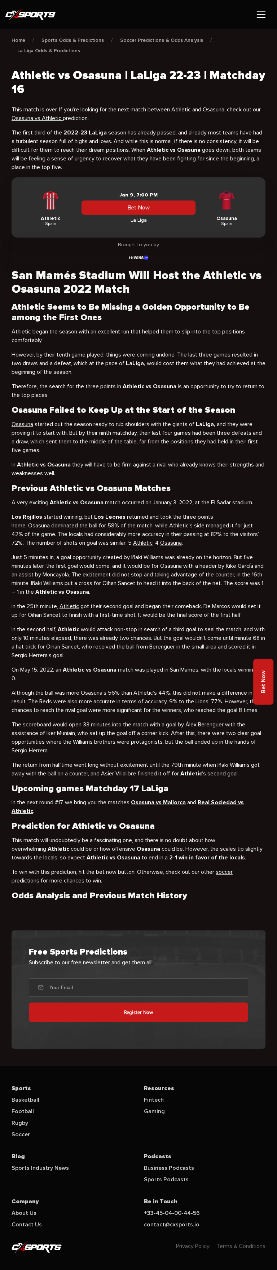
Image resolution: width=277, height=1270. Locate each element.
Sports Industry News (40, 1168)
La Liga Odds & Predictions (48, 51)
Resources (159, 1088)
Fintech (154, 1099)
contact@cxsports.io (171, 1224)
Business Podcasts (169, 1168)
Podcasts (157, 1156)
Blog (18, 1156)
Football (23, 1111)
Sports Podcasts (166, 1179)
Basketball (25, 1099)
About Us (24, 1213)
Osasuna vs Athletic (37, 118)
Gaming (154, 1111)
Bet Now (138, 207)
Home (18, 40)
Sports (21, 1088)
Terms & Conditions (241, 1246)
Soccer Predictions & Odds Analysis (161, 40)
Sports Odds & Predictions (72, 40)
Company (25, 1201)
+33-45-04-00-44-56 (172, 1213)
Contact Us (27, 1224)
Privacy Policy (193, 1246)
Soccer (21, 1134)
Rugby (20, 1123)
